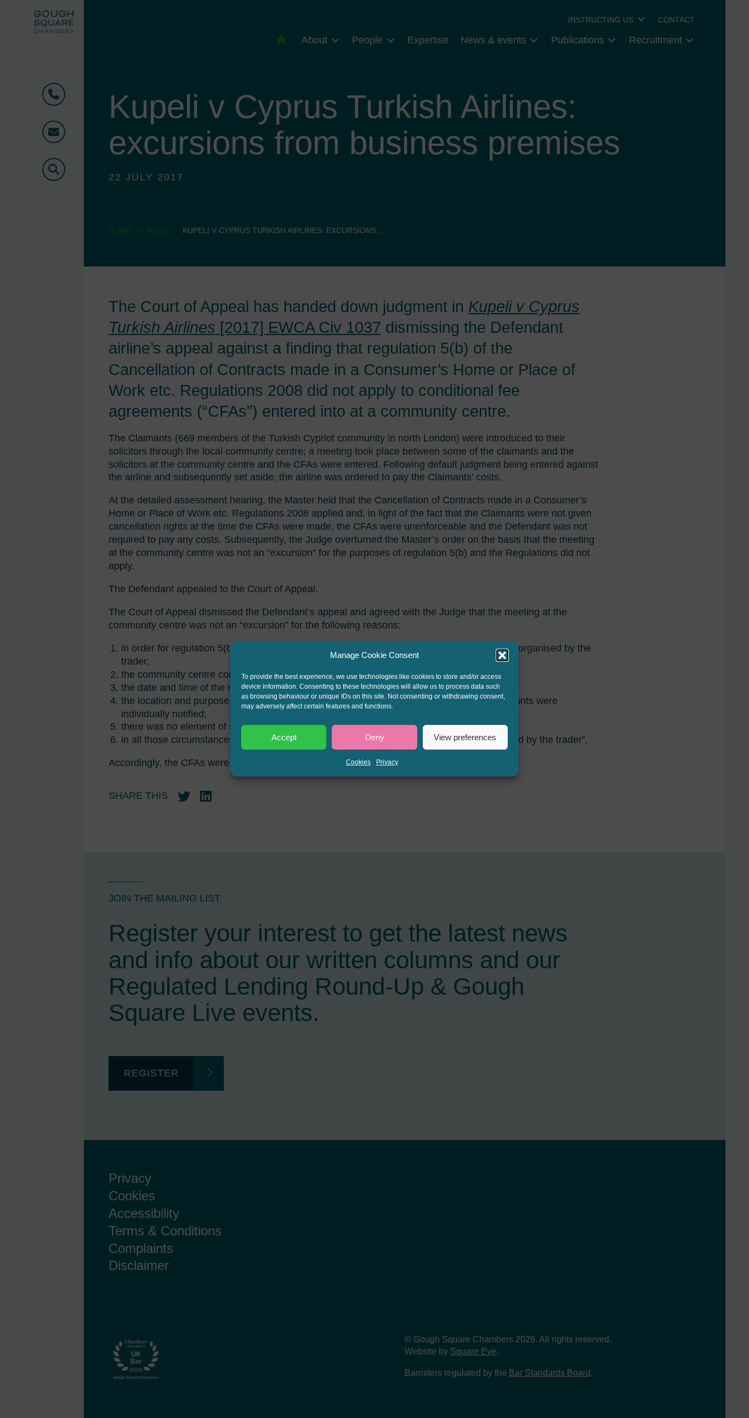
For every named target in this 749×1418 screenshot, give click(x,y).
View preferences (465, 737)
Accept (284, 737)
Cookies (358, 762)
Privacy (387, 762)
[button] (502, 655)
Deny (374, 737)
